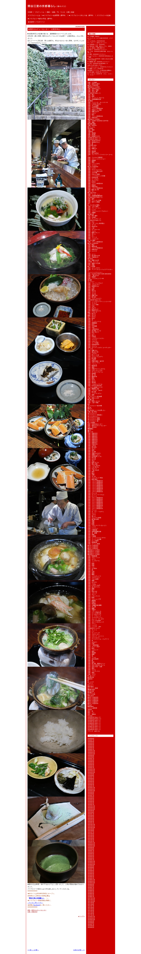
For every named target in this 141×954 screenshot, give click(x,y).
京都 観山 (91, 473)
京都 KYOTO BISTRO (95, 385)
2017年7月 (91, 906)
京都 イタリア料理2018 (95, 488)
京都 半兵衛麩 (92, 326)
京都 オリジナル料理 (94, 517)
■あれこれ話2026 (93, 85)
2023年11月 (91, 789)
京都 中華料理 (92, 530)
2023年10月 (91, 790)
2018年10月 (91, 883)
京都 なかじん (92, 468)
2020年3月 (91, 856)
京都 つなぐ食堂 (93, 206)
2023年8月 (91, 794)
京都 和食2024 (92, 249)
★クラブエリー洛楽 (94, 419)
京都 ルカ (91, 333)
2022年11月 (91, 807)
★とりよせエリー (93, 416)
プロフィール (39, 12)
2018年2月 (91, 895)
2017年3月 (91, 912)
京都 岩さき (92, 381)
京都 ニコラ (92, 168)
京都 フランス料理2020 (95, 502)
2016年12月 (91, 916)
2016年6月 (91, 926)
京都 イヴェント (93, 649)
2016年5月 (91, 927)
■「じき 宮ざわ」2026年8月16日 (96, 41)
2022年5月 (91, 817)
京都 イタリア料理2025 (95, 188)
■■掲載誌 (90, 428)
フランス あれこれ (94, 731)
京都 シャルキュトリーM (96, 278)
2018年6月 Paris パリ (94, 723)
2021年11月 (91, 826)
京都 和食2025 (92, 186)
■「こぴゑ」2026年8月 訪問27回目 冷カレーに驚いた (100, 52)
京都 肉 (90, 570)
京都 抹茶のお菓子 (94, 84)
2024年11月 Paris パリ (94, 220)
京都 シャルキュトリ (94, 576)
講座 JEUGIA (92, 427)
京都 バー (91, 562)
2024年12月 (91, 769)
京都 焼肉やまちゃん (94, 310)
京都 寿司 (91, 450)
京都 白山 (91, 324)
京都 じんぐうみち (94, 163)
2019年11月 (91, 863)
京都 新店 (91, 648)
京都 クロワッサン (94, 634)
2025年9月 (91, 755)
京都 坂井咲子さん (94, 142)
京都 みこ (91, 235)
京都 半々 (91, 191)
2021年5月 (91, 835)
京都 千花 (91, 306)
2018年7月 (91, 887)
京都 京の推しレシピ (94, 330)
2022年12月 (91, 806)
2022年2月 (91, 821)
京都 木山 (91, 461)
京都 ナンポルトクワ (94, 614)
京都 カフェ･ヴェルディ (95, 356)
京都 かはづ (92, 113)
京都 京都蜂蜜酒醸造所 (95, 196)
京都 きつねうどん (94, 587)
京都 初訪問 (92, 151)
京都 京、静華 (92, 533)
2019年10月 (91, 864)
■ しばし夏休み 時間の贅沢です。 (97, 48)
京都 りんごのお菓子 (94, 620)
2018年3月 (91, 893)
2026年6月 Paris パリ (94, 93)
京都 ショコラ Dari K (95, 390)
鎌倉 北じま (92, 315)
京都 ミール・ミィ (94, 194)
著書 (48, 12)
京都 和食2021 (92, 436)
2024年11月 (91, 771)
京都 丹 (90, 320)
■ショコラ (91, 682)
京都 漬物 (91, 122)
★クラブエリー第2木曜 (95, 405)
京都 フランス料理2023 (95, 498)
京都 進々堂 (92, 375)
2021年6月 (91, 833)
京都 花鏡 (91, 521)
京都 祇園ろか (92, 148)
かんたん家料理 (92, 708)
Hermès (90, 715)
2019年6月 (91, 870)
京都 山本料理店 (93, 107)
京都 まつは (92, 476)
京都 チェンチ (92, 493)
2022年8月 (91, 812)
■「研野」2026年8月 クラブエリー (97, 54)
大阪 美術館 (92, 133)
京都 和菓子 (92, 602)
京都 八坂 (91, 228)
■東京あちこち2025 (94, 119)
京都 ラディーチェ (94, 362)
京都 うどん (92, 583)
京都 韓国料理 (92, 542)
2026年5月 (91, 743)
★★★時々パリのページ (36, 22)
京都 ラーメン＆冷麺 (94, 539)
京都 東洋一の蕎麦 (94, 202)
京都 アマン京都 (93, 304)
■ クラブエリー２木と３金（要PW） (81, 15)
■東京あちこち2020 (94, 554)
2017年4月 (91, 910)
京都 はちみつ (92, 642)
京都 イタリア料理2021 (95, 484)
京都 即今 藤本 (92, 216)
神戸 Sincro (92, 317)
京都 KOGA (92, 182)
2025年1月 (91, 767)
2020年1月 (91, 860)
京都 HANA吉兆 (93, 177)
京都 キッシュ (92, 630)
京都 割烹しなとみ (94, 401)
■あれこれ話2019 (93, 699)
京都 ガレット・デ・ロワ (96, 619)
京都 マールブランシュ (95, 617)
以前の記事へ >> (79, 950)
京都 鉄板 (91, 524)
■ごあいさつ (91, 676)
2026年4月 (91, 744)
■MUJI (90, 409)
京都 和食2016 (92, 444)
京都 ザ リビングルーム (95, 372)
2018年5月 (91, 890)
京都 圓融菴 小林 (93, 389)
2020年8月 (91, 849)
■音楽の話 (91, 214)
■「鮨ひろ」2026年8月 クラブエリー (97, 49)
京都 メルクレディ (94, 284)
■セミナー (91, 685)
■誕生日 (90, 679)
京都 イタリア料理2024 (95, 248)
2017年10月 (91, 901)
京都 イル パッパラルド (95, 283)
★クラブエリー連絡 (94, 418)
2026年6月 (91, 741)
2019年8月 (91, 867)
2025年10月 (91, 754)
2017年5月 (91, 909)
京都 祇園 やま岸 (93, 260)
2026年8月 (91, 738)
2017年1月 (91, 915)
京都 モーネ (92, 225)
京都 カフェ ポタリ (94, 268)
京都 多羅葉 (92, 160)
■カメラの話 (91, 694)
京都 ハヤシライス (94, 596)
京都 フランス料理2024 (95, 242)
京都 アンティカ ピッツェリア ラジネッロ (100, 270)
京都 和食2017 (92, 442)
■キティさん (91, 127)
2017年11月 (91, 899)
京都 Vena (91, 379)
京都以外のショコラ (94, 628)
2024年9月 (91, 774)
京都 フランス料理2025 (95, 183)
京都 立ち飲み (92, 568)
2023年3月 (91, 801)
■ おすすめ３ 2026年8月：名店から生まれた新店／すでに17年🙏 (100, 59)
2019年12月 (91, 861)
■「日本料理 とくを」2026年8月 (96, 44)
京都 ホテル (92, 669)
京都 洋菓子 (92, 610)
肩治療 (90, 280)
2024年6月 (91, 778)
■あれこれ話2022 (93, 547)
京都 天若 (91, 327)
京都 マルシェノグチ (94, 599)
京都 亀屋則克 (92, 366)
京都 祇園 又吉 (92, 295)
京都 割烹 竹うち (93, 462)
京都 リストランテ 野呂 (95, 478)
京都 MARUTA (92, 226)
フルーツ (90, 683)
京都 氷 (90, 640)
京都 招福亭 (92, 277)
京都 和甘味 (92, 603)
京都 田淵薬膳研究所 (94, 99)
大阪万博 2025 (92, 145)
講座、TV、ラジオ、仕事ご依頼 (63, 12)
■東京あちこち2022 (94, 551)
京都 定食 (91, 565)
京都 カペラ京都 (93, 105)
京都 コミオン (92, 165)
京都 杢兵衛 (92, 382)
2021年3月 (91, 838)
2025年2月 (91, 766)
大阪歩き (90, 131)
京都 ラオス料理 (93, 579)
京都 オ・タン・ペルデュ (96, 511)
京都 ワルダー (92, 353)
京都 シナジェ (92, 364)
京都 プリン (92, 623)
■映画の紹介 (91, 689)
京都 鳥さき (92, 314)
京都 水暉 (91, 475)
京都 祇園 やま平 (93, 111)
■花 (89, 252)
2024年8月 (91, 775)
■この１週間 (91, 240)
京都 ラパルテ (92, 303)
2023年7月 (91, 795)
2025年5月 (91, 761)
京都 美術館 (92, 653)
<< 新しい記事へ (33, 950)
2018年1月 (91, 896)
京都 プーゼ (92, 657)
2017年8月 (91, 904)
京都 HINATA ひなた (94, 88)
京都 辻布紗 (92, 217)
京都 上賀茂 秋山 (93, 329)
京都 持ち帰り (92, 447)
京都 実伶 (91, 471)
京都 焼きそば (92, 591)
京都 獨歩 (91, 245)
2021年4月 (91, 837)
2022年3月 (91, 820)
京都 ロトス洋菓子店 (94, 613)
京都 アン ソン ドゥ (94, 208)
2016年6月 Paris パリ (94, 729)
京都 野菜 (91, 597)
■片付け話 (91, 691)
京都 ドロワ (92, 514)
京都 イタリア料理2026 (95, 108)
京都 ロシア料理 (93, 541)
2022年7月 (91, 814)
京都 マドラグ (92, 340)
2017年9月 (91, 903)
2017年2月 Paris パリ (94, 728)
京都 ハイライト (93, 528)
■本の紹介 (91, 686)
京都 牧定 (91, 289)
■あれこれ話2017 (93, 702)
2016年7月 (91, 924)
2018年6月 (91, 889)
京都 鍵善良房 (92, 246)
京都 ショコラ (92, 625)
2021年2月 (91, 840)
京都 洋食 (91, 522)
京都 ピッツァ (92, 496)
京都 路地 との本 (93, 398)
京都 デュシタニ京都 (94, 200)
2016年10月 (91, 919)
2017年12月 (91, 898)
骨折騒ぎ (90, 101)
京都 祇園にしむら (94, 455)
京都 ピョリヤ (92, 251)
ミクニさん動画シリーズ (95, 387)
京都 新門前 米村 (93, 519)
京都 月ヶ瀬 (92, 607)
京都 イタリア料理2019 (95, 487)
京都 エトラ (92, 292)
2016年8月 (91, 922)
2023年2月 (91, 803)
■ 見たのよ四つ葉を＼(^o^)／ (95, 65)
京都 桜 (90, 660)
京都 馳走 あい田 (93, 189)
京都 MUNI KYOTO (94, 140)
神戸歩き (90, 258)
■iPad (89, 407)
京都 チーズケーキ (94, 229)
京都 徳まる (92, 291)
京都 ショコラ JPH (94, 626)
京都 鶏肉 (91, 573)
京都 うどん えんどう (94, 298)
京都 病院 (91, 673)
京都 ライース (92, 237)
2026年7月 (91, 740)
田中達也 (90, 128)
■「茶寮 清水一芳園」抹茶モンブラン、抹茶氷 (100, 46)
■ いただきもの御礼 (94, 205)
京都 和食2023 (92, 433)
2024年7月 (91, 777)
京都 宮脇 (91, 265)
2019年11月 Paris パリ (94, 719)
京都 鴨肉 (91, 574)
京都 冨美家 (92, 373)
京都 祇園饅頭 (92, 323)
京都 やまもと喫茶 (94, 174)
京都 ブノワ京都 (93, 343)
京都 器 (90, 144)
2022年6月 (91, 815)
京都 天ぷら (92, 448)
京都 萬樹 (91, 162)
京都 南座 (91, 651)
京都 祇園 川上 (92, 350)
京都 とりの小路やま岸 (95, 171)
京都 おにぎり (92, 582)
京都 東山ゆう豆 (93, 352)
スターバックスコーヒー (95, 272)
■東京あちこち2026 (94, 87)
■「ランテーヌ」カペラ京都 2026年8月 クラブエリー (100, 39)
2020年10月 (91, 846)
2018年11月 (91, 881)
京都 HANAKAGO (93, 344)
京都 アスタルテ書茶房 (95, 157)
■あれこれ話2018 (93, 700)
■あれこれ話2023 (93, 545)
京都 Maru (91, 318)
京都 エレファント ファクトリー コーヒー (100, 155)
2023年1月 (91, 804)
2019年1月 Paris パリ (94, 722)
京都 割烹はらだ (93, 309)
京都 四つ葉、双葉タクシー (96, 663)
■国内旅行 (91, 706)
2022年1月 (91, 823)
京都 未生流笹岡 (93, 659)
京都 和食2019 (32, 912)
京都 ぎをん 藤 (92, 91)
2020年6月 (91, 852)
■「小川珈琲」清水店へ (94, 36)
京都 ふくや (92, 150)
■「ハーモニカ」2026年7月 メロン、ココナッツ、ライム (100, 74)
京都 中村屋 (92, 337)
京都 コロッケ (92, 593)
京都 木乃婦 (92, 451)
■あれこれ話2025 (93, 166)
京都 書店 (91, 668)
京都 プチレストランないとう (97, 525)
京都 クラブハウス (94, 671)
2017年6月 (91, 907)
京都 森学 (91, 199)
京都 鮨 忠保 (92, 392)
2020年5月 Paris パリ (94, 717)
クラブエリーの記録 (103, 15)
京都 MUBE (92, 134)
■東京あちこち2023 (94, 550)
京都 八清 (91, 287)
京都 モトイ (92, 513)
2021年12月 (91, 824)
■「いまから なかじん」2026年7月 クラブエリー (100, 67)
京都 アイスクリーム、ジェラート (98, 639)
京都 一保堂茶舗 (93, 645)
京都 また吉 (92, 294)
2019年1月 (91, 878)
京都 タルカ (92, 147)
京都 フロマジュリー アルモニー (98, 211)
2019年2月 (91, 876)
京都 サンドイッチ (94, 633)
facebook (37, 905)
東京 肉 (90, 711)
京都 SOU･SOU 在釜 (95, 666)
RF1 (89, 203)
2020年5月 (91, 853)
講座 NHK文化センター (95, 424)
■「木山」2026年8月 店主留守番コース (98, 63)
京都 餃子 (91, 590)
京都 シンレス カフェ (94, 393)
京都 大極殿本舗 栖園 (94, 605)
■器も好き (91, 696)
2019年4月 (91, 873)
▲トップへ (81, 916)
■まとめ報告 (91, 422)
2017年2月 (91, 913)
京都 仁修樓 (92, 536)
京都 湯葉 (91, 580)
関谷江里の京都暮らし (36, 898)
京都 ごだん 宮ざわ (94, 465)
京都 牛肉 (91, 571)
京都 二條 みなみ (93, 275)
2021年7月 (91, 832)
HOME (30, 12)
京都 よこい (92, 254)
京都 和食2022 (92, 435)
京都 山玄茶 (92, 359)
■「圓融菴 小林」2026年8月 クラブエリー (99, 61)
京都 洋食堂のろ (93, 257)
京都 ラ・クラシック (94, 616)
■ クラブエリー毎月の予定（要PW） (40, 18)
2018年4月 (91, 892)
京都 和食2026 (92, 117)
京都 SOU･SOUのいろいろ (96, 665)
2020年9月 (91, 847)
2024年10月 (91, 772)
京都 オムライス (93, 180)
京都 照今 (91, 114)
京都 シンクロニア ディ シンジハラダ (99, 301)
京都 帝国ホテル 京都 (94, 110)
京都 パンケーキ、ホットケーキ (98, 102)
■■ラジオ (90, 432)
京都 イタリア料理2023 (95, 481)
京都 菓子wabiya (93, 153)
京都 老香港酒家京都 (94, 531)
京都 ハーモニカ (93, 239)
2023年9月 (91, 792)
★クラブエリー (92, 413)
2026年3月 (91, 746)
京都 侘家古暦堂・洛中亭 (96, 361)
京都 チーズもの (93, 179)
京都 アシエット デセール (96, 98)
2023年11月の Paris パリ (95, 197)
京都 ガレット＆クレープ (96, 622)
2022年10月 (91, 809)
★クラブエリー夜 (93, 421)
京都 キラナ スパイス (94, 169)
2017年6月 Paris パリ (94, 725)
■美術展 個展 (92, 124)
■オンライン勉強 (93, 688)
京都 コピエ (92, 231)
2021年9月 (91, 829)
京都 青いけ (92, 516)
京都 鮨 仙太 (92, 297)
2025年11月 (91, 752)
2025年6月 (91, 760)
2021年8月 (91, 830)
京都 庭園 (91, 654)
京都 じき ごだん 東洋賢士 (96, 223)
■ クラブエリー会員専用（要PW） (54, 15)
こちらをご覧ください (35, 903)
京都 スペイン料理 (94, 544)
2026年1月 (91, 749)
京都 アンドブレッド (94, 219)
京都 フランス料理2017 (95, 507)
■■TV (89, 430)
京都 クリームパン (94, 637)
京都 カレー (92, 594)
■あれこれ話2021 (93, 548)
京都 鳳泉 (91, 378)
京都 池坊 (91, 367)
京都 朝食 (91, 564)
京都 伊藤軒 (92, 212)
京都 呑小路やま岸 (94, 255)
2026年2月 (91, 748)
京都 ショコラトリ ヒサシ (96, 338)
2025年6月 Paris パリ (94, 139)
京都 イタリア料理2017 (95, 490)
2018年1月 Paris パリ (94, 726)
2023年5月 (91, 798)
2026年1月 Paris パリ (94, 137)
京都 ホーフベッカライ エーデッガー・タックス (100, 348)
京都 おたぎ (92, 459)
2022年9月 (91, 810)
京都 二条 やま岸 (93, 470)
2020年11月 (91, 844)
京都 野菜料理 (92, 556)
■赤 (89, 404)
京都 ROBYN (92, 125)
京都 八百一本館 (93, 402)
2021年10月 (91, 827)
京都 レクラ (92, 527)
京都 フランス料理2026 (95, 116)
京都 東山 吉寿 (92, 464)
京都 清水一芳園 (93, 90)
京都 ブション (92, 510)
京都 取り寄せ (92, 412)
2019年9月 (91, 866)
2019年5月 (91, 872)
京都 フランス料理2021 (95, 501)
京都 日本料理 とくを (94, 456)
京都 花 (90, 656)
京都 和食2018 (92, 441)
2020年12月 (91, 843)
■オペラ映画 (91, 266)
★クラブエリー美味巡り (95, 415)
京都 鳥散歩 (92, 185)
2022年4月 (91, 818)
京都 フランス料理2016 (95, 508)
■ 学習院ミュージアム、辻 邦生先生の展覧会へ (100, 70)
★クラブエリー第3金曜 (95, 396)
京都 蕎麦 (91, 588)
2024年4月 (91, 781)
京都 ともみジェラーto (95, 384)
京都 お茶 (91, 643)
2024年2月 (91, 784)
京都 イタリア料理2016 (95, 491)
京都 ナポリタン (93, 341)
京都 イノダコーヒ (94, 560)
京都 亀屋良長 (92, 376)
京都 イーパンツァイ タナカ (97, 537)
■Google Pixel (92, 192)
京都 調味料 (92, 600)
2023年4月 (91, 800)
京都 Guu (91, 222)
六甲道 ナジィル (93, 262)
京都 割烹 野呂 (92, 479)
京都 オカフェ (92, 346)
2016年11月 (91, 918)
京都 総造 (91, 96)
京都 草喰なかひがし (94, 453)
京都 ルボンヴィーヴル (95, 370)
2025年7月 (91, 758)
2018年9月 (91, 884)
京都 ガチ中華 (92, 173)
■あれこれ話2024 (93, 243)
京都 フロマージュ (94, 577)
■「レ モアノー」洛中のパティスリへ (97, 42)
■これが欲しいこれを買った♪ (96, 410)
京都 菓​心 (91, 94)
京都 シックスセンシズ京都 (96, 176)
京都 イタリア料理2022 (95, 482)
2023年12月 (91, 787)
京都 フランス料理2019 (95, 504)
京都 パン (91, 631)
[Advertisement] (40, 932)
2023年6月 (91, 797)
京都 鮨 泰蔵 (92, 358)
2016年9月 (91, 921)
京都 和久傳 (92, 458)
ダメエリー (91, 281)
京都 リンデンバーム (94, 321)
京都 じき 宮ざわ (93, 467)
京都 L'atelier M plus (94, 104)
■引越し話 (91, 399)
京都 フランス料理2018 (95, 505)
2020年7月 (91, 850)
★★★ (90, 709)
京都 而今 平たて (93, 332)
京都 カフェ (92, 559)
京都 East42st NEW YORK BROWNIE (99, 274)
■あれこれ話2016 (93, 703)
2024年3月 (91, 783)
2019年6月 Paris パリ (94, 720)
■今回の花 (91, 677)
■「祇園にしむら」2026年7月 (95, 68)
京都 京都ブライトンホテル (96, 369)
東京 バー (91, 712)
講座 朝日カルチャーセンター (37, 910)
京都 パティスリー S (94, 611)
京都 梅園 (91, 608)
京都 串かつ (92, 335)
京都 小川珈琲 (92, 82)
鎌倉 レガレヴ (92, 312)
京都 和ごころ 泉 (93, 355)
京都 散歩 (91, 662)
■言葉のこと (91, 692)
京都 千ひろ (92, 307)
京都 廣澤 (91, 130)
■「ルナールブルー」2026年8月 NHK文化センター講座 (100, 56)
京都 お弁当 (92, 445)
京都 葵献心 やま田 (94, 263)
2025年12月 (91, 751)
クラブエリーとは (34, 15)
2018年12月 (91, 880)
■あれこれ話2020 (93, 697)
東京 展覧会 (92, 714)
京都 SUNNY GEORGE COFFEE (98, 121)
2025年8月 (91, 757)
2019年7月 (91, 869)
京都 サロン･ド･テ (94, 557)
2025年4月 (91, 763)
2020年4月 (91, 855)
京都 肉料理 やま (93, 286)
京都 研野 (91, 395)
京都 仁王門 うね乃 (94, 585)
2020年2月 (91, 858)
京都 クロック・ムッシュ (96, 636)
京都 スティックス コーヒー (97, 159)
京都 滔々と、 (92, 234)
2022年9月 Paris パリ (94, 300)
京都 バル (91, 567)
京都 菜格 (91, 534)
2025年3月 (91, 764)
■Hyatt (90, 705)
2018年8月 (91, 886)
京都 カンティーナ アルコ (96, 494)
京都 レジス (92, 209)
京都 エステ (92, 674)
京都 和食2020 (92, 438)
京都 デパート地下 (94, 646)
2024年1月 (91, 786)
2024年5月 (91, 780)
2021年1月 (91, 841)
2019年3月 (91, 875)
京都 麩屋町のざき (94, 136)
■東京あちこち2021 (94, 553)
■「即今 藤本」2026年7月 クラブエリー (98, 72)
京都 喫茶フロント (94, 232)
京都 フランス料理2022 (95, 499)
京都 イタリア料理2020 (95, 485)
